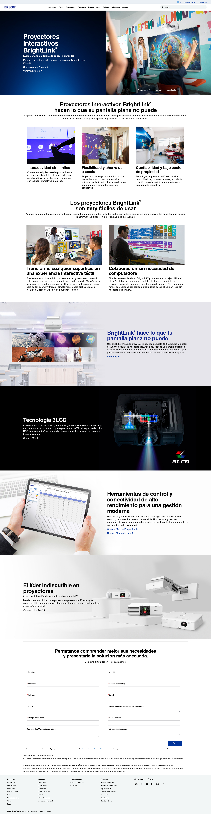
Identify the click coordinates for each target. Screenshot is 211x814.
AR (180, 2)
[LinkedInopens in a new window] (152, 784)
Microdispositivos (13, 798)
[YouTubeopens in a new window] (147, 784)
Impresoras (11, 782)
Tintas (9, 801)
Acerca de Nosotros (108, 782)
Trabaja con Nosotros (108, 792)
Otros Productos (44, 798)
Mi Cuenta (73, 785)
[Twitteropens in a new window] (142, 784)
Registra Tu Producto (77, 782)
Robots (9, 795)
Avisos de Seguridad (45, 801)
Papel (9, 804)
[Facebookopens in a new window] (136, 784)
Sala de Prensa (106, 795)
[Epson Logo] (10, 7)
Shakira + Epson (106, 801)
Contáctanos (105, 798)
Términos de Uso (32, 811)
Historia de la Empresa (109, 785)
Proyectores (11, 785)
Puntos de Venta (13, 792)
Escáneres (11, 789)
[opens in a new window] (163, 784)
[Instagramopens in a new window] (157, 784)
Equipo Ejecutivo (106, 789)
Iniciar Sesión (203, 2)
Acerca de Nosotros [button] (189, 2)
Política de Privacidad (45, 811)
